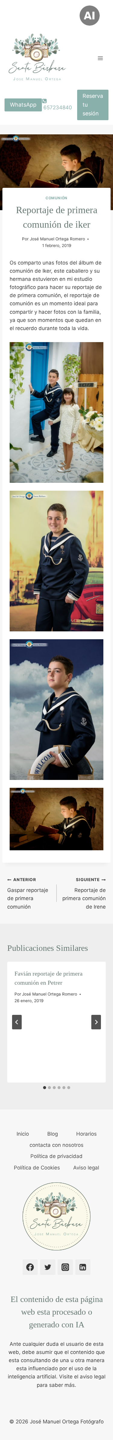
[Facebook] (30, 1267)
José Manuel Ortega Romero (57, 238)
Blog (52, 1134)
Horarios (86, 1134)
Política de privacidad (56, 1156)
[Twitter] (47, 1267)
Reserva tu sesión (93, 105)
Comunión (56, 198)
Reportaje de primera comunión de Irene (84, 893)
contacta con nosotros (56, 1145)
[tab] (44, 1087)
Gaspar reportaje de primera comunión (27, 893)
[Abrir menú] (100, 58)
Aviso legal (86, 1168)
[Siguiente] (96, 1022)
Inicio (23, 1134)
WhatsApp (23, 104)
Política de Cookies (37, 1168)
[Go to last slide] (17, 1022)
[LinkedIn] (83, 1267)
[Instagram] (65, 1267)
